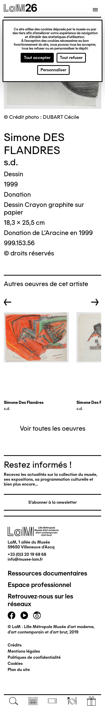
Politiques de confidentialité (34, 657)
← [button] (7, 302)
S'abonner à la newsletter (52, 502)
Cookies (15, 663)
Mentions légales (24, 651)
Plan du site (19, 669)
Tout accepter (37, 57)
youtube (24, 615)
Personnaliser (53, 69)
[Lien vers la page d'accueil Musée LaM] (20, 10)
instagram (37, 615)
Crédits (15, 645)
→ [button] (95, 302)
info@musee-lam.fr (25, 559)
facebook (11, 615)
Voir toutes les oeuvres (52, 428)
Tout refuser (71, 57)
